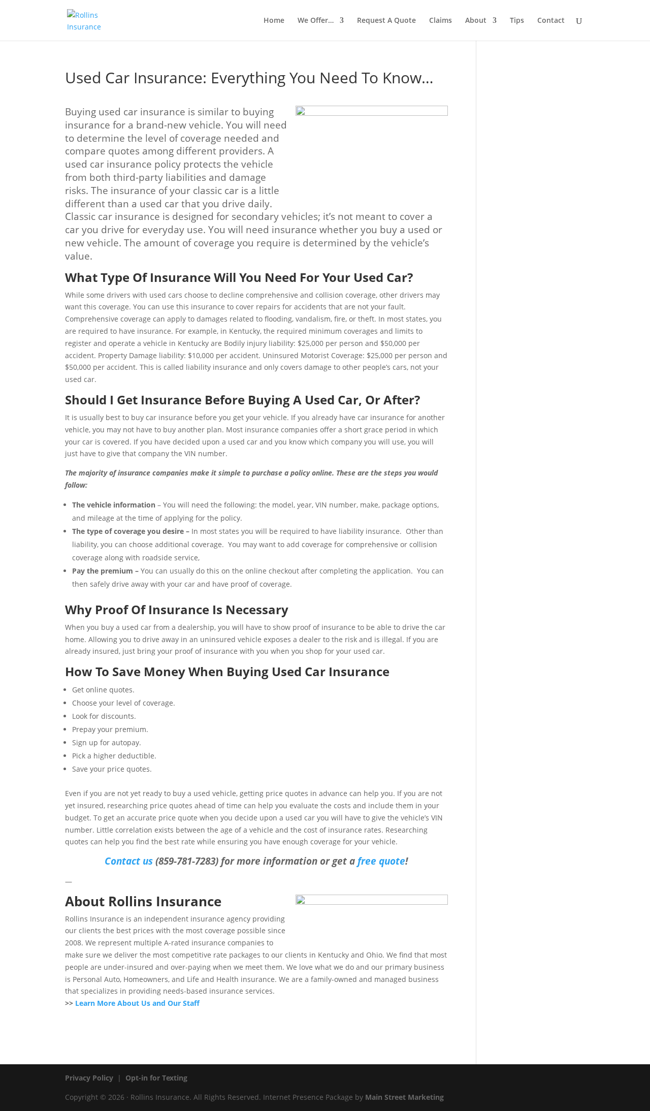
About (475, 21)
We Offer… (316, 21)
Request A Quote (386, 21)
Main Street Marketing (404, 1097)
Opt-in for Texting (156, 1078)
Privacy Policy (89, 1078)
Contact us (129, 860)
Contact (551, 21)
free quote (381, 860)
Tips (517, 21)
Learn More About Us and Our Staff (137, 1003)
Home (274, 21)
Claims (440, 21)
